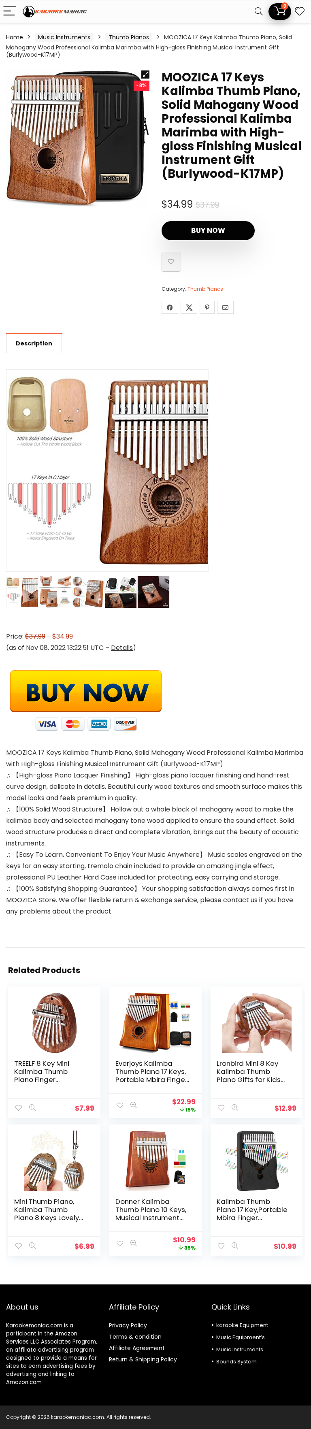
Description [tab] (34, 343)
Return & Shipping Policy (143, 1359)
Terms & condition (135, 1337)
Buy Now (208, 230)
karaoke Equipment (242, 1325)
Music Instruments (64, 37)
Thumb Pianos (129, 37)
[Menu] (9, 11)
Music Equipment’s (240, 1337)
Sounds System (236, 1361)
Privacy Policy (128, 1325)
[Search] (258, 11)
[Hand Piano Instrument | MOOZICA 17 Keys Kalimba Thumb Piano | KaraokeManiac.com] (85, 671)
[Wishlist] (300, 11)
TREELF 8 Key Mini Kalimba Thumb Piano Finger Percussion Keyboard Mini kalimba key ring (49, 1079)
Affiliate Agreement (137, 1348)
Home (14, 37)
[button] (145, 74)
